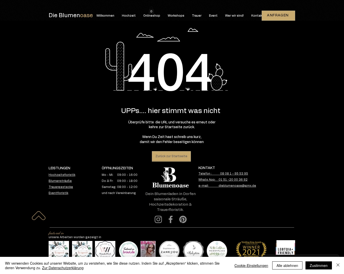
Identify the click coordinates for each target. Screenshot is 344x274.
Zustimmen (319, 265)
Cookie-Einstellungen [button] (251, 265)
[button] (151, 10)
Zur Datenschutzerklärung (63, 267)
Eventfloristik (58, 193)
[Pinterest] (183, 219)
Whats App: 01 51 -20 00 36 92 (223, 179)
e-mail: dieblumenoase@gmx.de (227, 185)
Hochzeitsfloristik (62, 174)
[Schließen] (338, 265)
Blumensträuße (60, 180)
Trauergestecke (61, 186)
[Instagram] (158, 219)
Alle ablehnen (287, 265)
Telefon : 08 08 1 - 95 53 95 (223, 173)
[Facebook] (171, 219)
